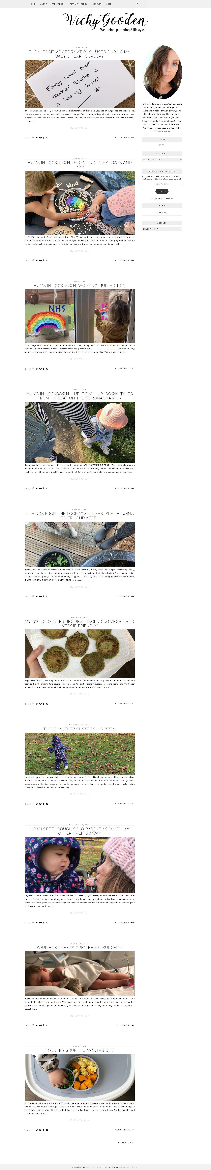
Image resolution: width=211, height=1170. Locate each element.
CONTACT (96, 4)
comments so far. (126, 137)
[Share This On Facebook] (33, 138)
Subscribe (162, 191)
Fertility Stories (78, 4)
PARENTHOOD (58, 4)
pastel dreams (93, 1167)
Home (32, 4)
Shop (109, 4)
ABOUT (43, 4)
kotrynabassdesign (129, 1167)
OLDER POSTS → (125, 1142)
